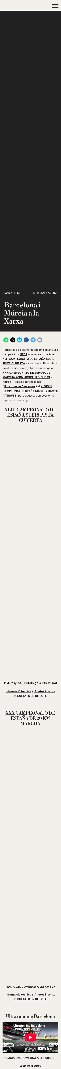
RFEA (23, 354)
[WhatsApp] (5, 339)
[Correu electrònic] (39, 339)
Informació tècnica (18, 691)
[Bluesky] (19, 339)
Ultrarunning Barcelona (19, 386)
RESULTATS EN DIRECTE (30, 696)
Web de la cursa (30, 1065)
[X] (12, 339)
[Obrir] (55, 6)
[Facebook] (26, 339)
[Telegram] (33, 339)
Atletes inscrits (44, 691)
